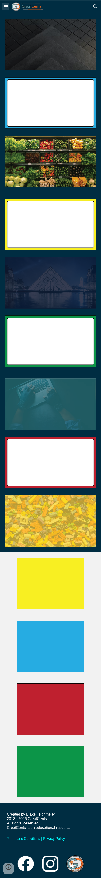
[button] (5, 6)
